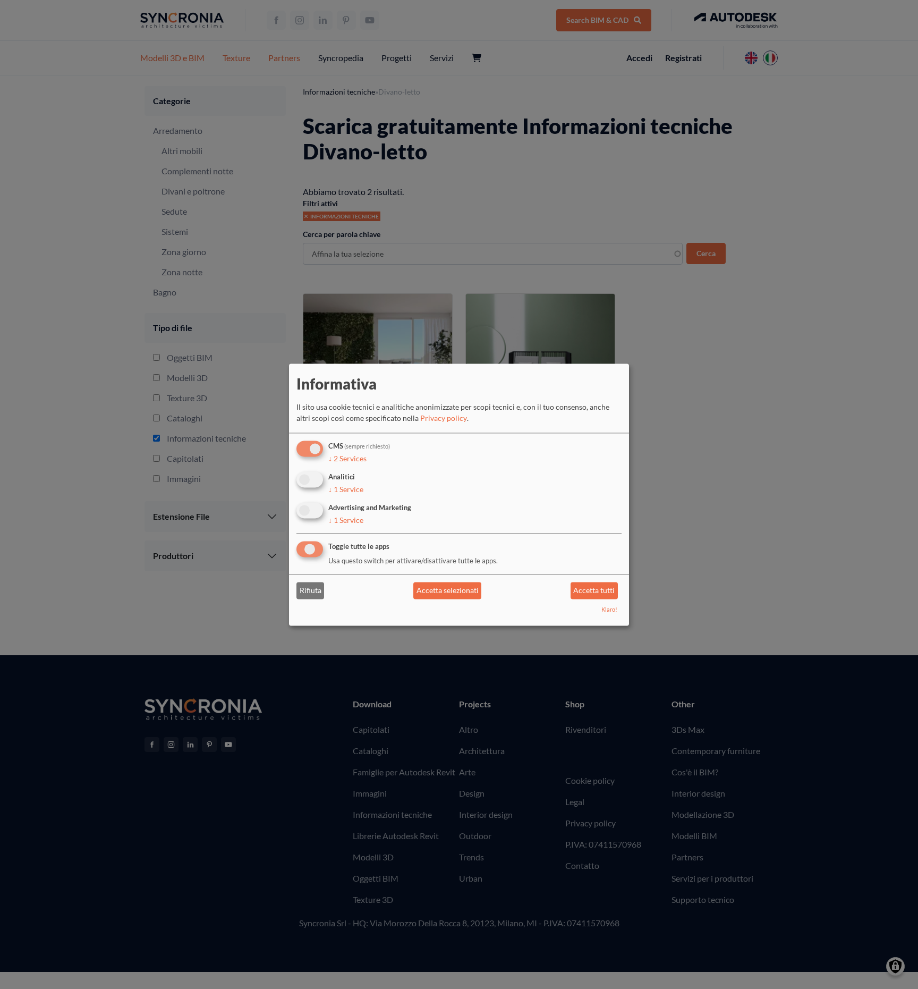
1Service (345, 489)
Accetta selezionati (447, 590)
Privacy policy (443, 418)
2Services (347, 458)
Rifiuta (310, 590)
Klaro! (609, 609)
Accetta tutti (594, 590)
